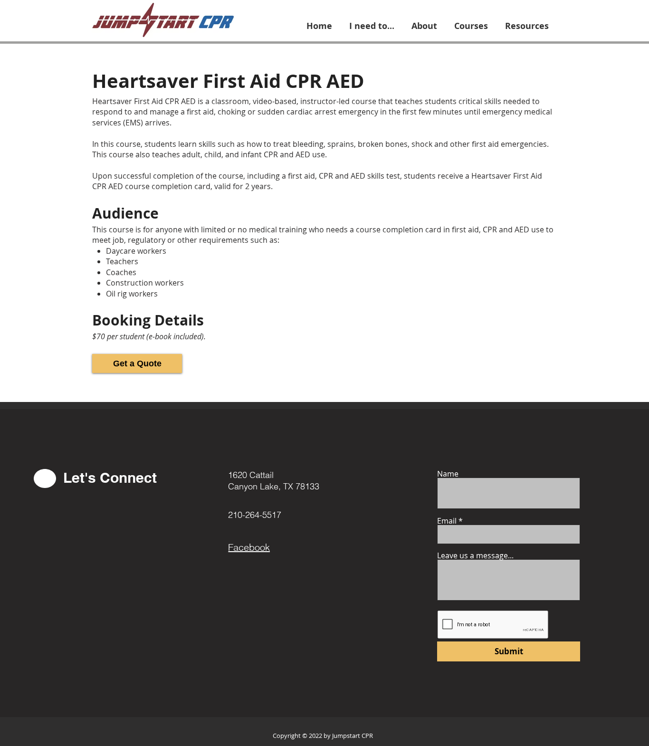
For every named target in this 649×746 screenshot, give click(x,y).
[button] (372, 22)
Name (447, 474)
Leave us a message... (475, 555)
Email (447, 521)
